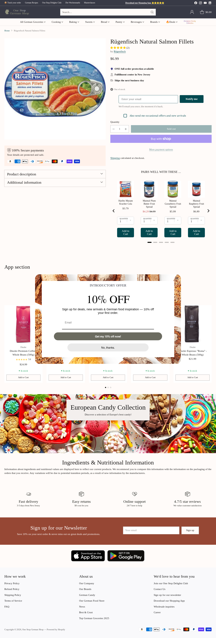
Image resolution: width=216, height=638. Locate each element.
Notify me (192, 99)
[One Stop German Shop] (16, 12)
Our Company (86, 583)
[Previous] (5, 344)
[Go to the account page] (192, 12)
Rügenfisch (120, 51)
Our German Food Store (91, 600)
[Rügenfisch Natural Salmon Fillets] (55, 88)
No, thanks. (108, 347)
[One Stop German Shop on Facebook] (195, 3)
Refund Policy (11, 589)
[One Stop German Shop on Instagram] (200, 3)
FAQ (6, 606)
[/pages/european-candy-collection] (108, 423)
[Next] (210, 344)
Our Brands (85, 589)
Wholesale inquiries (164, 606)
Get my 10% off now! (108, 336)
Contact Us (159, 589)
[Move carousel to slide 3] (110, 387)
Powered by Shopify (56, 629)
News (82, 606)
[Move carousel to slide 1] (105, 387)
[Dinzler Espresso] (192, 324)
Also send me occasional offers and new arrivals (158, 115)
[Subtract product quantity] (114, 129)
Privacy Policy (12, 583)
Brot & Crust (86, 612)
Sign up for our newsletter (167, 595)
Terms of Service (13, 600)
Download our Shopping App (169, 600)
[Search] (152, 12)
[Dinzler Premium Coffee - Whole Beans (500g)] (23, 324)
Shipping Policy (12, 595)
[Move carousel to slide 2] (108, 387)
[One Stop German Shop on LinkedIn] (210, 3)
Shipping (115, 158)
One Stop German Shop (33, 629)
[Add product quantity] (126, 129)
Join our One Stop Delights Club (171, 583)
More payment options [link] (161, 149)
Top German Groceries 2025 (94, 618)
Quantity (114, 122)
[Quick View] (207, 309)
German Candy (87, 595)
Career (157, 612)
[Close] (177, 278)
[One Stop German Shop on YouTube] (205, 3)
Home (7, 30)
